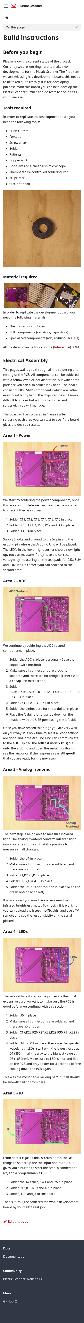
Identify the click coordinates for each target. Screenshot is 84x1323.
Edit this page (18, 1221)
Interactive (62, 347)
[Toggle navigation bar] (6, 6)
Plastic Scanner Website (20, 1279)
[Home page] (7, 18)
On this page (15, 27)
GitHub (8, 1301)
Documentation (14, 1256)
